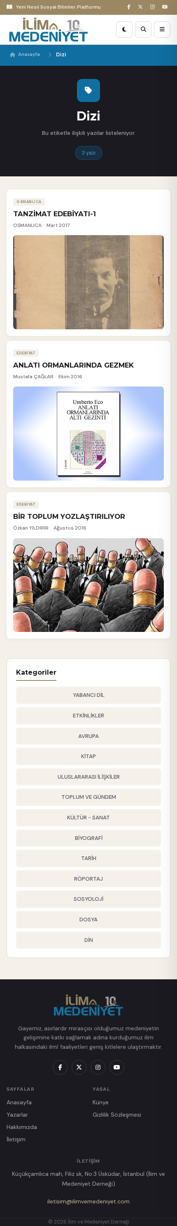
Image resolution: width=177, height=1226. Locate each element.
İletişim (16, 1139)
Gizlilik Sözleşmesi (117, 1114)
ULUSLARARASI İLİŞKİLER (89, 776)
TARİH (88, 858)
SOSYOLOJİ (88, 898)
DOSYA (88, 919)
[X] (141, 7)
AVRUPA (88, 736)
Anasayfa (29, 54)
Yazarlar (17, 1114)
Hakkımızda (22, 1127)
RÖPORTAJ (88, 878)
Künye (101, 1102)
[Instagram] (153, 7)
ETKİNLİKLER (88, 715)
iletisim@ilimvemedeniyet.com (88, 1201)
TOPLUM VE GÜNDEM (88, 796)
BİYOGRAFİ (88, 838)
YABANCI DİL (89, 695)
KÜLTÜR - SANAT (88, 817)
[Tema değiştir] (124, 29)
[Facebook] (130, 7)
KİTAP (88, 756)
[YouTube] (166, 7)
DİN (88, 940)
